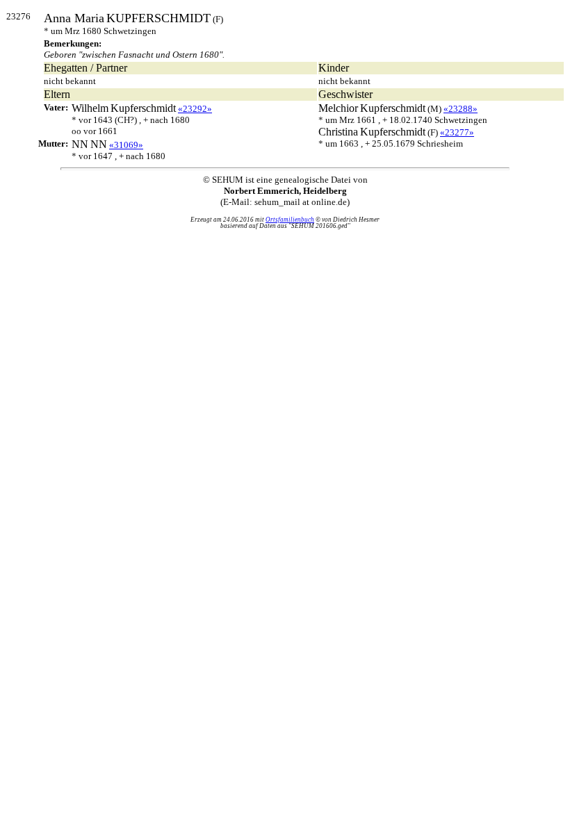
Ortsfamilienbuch (290, 219)
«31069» (126, 145)
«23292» (195, 109)
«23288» (460, 109)
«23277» (457, 132)
